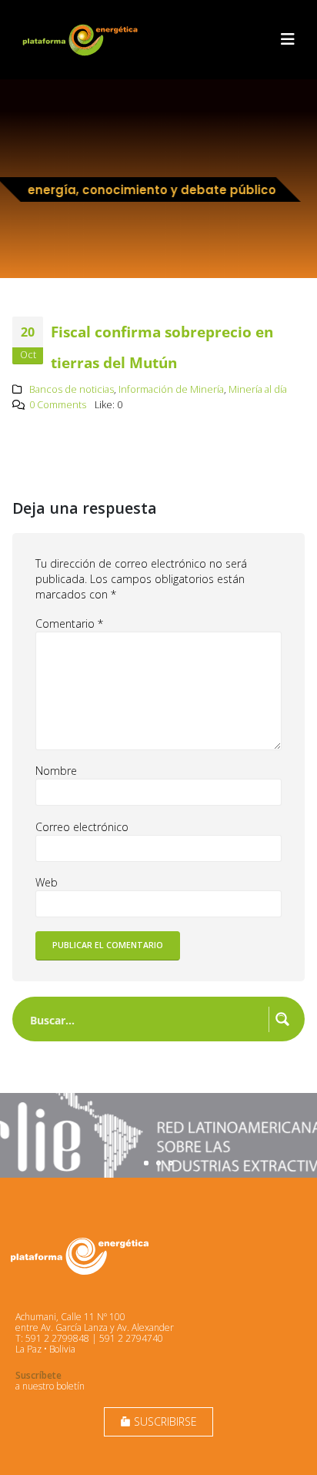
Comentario (69, 623)
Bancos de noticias (71, 389)
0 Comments (57, 404)
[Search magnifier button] (282, 1019)
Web (46, 882)
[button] (288, 39)
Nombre (56, 770)
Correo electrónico (81, 827)
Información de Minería (171, 389)
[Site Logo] (81, 39)
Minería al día (258, 389)
